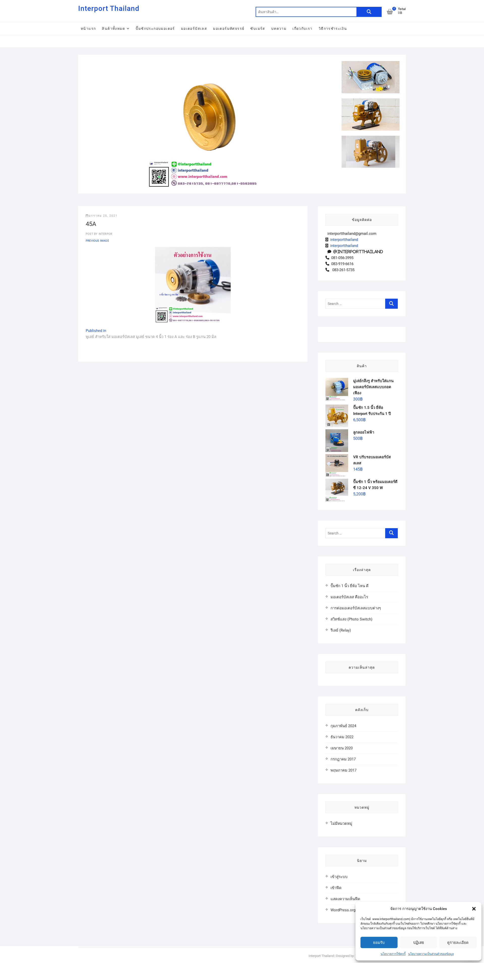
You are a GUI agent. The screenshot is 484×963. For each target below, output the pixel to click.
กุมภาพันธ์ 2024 (343, 726)
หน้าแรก (88, 28)
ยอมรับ (379, 942)
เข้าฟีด (336, 888)
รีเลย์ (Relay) (340, 630)
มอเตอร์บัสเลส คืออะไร (349, 597)
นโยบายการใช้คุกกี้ (393, 954)
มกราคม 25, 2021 (103, 215)
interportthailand (343, 239)
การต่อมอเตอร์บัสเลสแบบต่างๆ (355, 608)
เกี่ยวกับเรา (302, 28)
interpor (105, 234)
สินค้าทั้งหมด (113, 28)
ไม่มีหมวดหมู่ (341, 823)
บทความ (278, 28)
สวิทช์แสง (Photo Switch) (351, 619)
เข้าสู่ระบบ (339, 876)
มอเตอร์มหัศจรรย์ (228, 28)
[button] (473, 908)
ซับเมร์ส (257, 28)
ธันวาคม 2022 (341, 737)
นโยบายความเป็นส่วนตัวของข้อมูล (431, 954)
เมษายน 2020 (341, 748)
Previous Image (97, 240)
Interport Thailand (108, 8)
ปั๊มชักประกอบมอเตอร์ (155, 28)
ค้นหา (369, 12)
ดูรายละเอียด (458, 942)
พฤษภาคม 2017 (343, 770)
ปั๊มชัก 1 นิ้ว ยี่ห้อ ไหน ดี (349, 586)
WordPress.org (342, 910)
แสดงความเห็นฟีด (345, 899)
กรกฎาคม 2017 (343, 759)
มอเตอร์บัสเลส (194, 28)
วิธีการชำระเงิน (333, 28)
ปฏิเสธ (418, 942)
